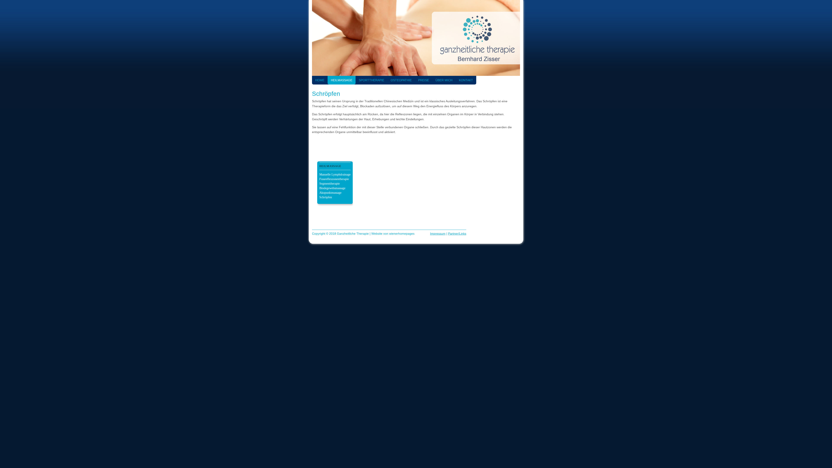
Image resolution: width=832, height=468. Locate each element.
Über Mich (444, 80)
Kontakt (466, 80)
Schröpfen (325, 197)
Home (319, 80)
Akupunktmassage (330, 192)
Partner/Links (457, 233)
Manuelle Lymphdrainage (335, 174)
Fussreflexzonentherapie (334, 179)
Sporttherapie (371, 80)
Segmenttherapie (329, 183)
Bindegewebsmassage (332, 188)
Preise (423, 80)
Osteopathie (401, 80)
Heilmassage (341, 80)
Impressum (437, 233)
